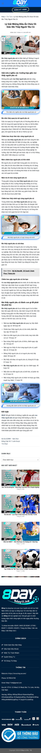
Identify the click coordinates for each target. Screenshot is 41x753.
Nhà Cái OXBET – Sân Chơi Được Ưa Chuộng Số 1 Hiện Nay (20, 526)
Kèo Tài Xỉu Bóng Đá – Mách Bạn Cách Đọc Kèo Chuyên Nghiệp (20, 472)
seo (30, 32)
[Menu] (2, 3)
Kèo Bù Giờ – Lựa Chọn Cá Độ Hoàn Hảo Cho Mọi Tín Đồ (20, 499)
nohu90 (19, 631)
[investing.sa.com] (20, 3)
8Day (3, 608)
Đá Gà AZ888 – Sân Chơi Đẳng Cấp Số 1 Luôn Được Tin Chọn (10, 441)
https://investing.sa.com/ (17, 673)
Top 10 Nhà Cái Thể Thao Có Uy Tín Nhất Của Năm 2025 (20, 553)
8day (3, 17)
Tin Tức (9, 17)
